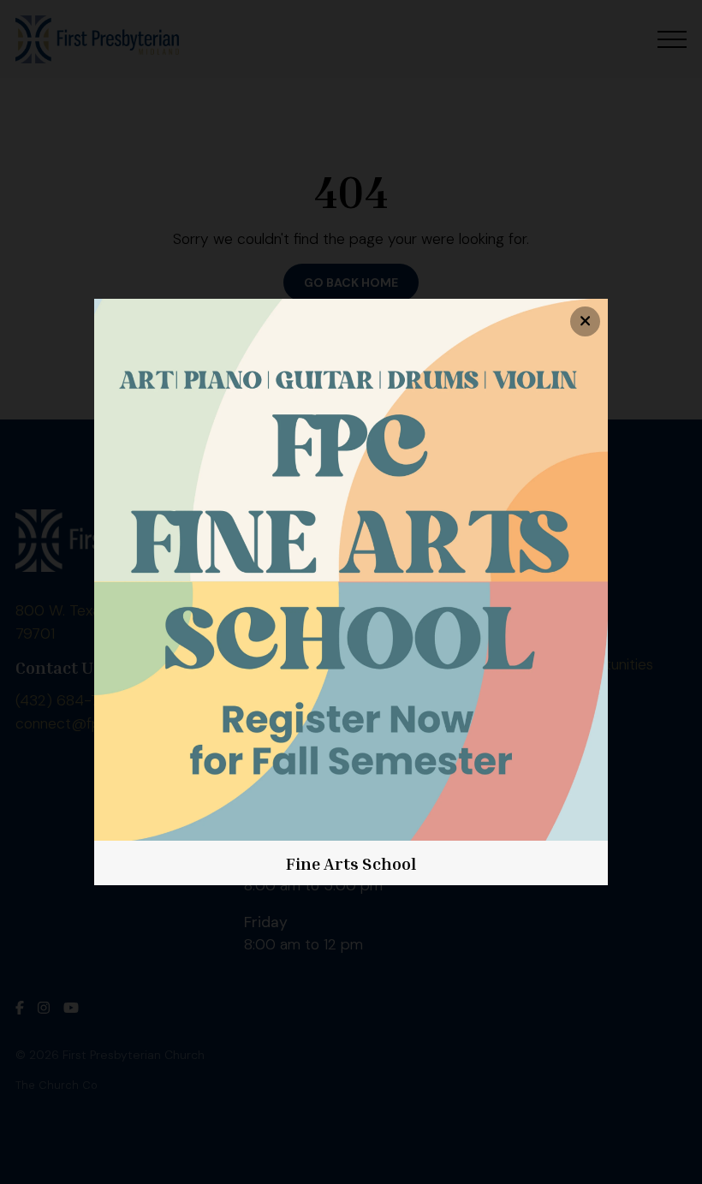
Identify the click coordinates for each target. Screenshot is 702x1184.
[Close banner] (585, 321)
